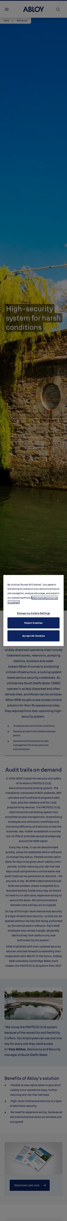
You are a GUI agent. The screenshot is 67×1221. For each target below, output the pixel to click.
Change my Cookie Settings (33, 613)
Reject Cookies (33, 622)
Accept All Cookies (33, 635)
